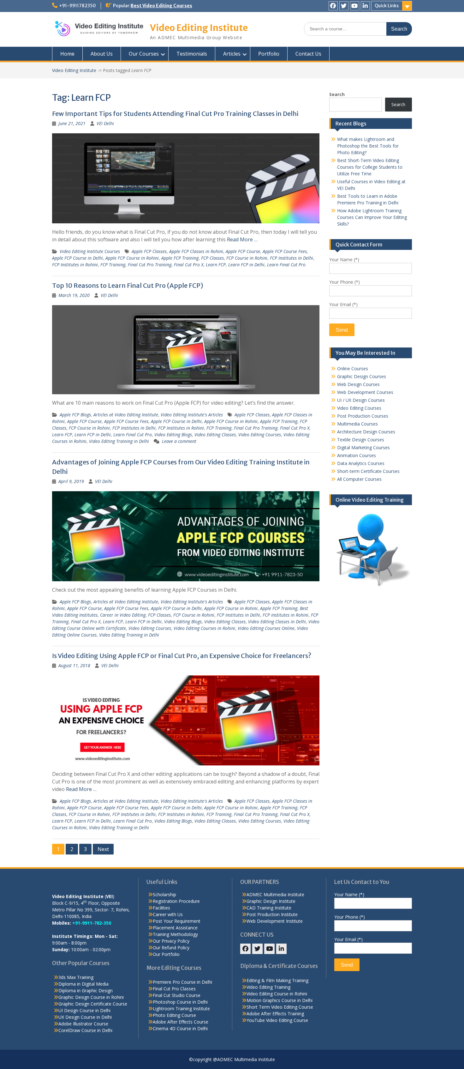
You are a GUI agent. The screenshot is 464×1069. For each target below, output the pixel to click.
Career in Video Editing (123, 615)
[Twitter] (343, 5)
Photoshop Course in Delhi (180, 1002)
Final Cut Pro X (188, 265)
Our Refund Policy (171, 948)
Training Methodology (175, 934)
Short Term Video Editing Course (280, 1007)
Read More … (242, 239)
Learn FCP (216, 265)
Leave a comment (179, 441)
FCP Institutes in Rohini (75, 265)
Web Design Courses (358, 384)
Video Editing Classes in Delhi (277, 622)
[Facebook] (333, 5)
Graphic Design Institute (271, 901)
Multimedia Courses (357, 424)
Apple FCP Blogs (75, 415)
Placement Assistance (175, 928)
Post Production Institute (272, 914)
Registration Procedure (176, 901)
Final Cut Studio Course (176, 995)
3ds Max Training (75, 977)
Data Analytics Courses (360, 463)
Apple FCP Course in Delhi (77, 258)
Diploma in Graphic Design (85, 990)
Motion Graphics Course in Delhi (279, 1000)
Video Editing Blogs (173, 435)
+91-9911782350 (77, 6)
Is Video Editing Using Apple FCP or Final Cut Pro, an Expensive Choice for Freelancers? (181, 656)
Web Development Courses (365, 392)
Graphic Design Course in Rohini (91, 997)
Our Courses (144, 53)
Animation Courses (356, 455)
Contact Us (308, 53)
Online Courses (352, 368)
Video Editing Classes (215, 435)
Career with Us (168, 914)
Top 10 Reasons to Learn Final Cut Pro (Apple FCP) (127, 285)
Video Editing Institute (199, 27)
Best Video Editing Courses (161, 6)
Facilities (161, 908)
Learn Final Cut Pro (286, 265)
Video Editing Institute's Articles (192, 415)
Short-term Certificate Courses (368, 471)
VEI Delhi (105, 123)
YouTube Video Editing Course (277, 1020)
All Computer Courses (359, 479)
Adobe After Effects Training (275, 1014)
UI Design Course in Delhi (84, 1010)
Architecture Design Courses (366, 432)
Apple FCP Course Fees (285, 251)
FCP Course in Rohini (246, 258)
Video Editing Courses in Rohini (204, 628)
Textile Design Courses (360, 440)
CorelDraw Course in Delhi (85, 1030)
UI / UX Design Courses (361, 400)
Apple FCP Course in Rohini (132, 258)
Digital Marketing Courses (363, 447)
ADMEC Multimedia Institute (275, 894)
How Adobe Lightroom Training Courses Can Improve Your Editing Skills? (372, 217)
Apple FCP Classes (149, 251)
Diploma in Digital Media (83, 984)
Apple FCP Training (180, 258)
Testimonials (191, 53)
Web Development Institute (275, 921)
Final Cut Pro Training (149, 265)
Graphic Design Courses (361, 376)
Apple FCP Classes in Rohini (196, 251)
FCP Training (112, 265)
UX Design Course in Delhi (85, 1017)
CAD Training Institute (269, 908)
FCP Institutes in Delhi (291, 258)
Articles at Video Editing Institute (125, 415)
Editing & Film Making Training (277, 980)
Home (67, 53)
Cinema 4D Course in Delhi (180, 1028)
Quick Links (387, 6)
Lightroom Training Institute (181, 1009)
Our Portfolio (166, 954)
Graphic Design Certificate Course (92, 1004)
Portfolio (268, 53)
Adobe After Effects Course (180, 1022)
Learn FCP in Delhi (246, 265)
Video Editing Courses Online (266, 628)
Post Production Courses (362, 416)
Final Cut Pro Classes (174, 989)
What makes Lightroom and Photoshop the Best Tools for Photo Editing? (368, 145)
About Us (102, 53)
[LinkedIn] (365, 5)
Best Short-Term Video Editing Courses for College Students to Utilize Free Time (369, 167)
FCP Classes (212, 258)
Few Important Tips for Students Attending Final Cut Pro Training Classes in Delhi (175, 114)
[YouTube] (354, 5)
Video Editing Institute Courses (90, 251)
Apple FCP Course (243, 251)
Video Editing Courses (259, 435)
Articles (232, 53)
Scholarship (164, 894)
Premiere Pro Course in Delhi (182, 982)
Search (337, 94)
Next (103, 849)
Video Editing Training (268, 987)
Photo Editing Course (174, 1015)
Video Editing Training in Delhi (119, 441)
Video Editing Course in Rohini (277, 994)
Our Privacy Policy (171, 941)
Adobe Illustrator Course (83, 1024)
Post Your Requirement (176, 921)
